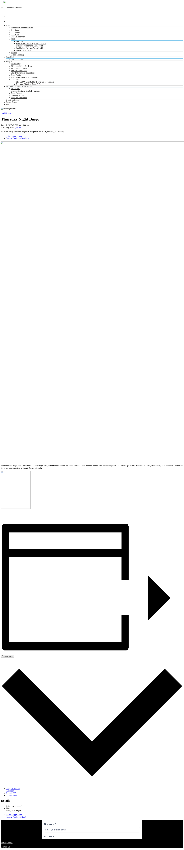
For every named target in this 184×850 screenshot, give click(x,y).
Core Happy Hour (14, 136)
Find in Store (16, 64)
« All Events (6, 113)
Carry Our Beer (17, 59)
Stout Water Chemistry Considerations (31, 43)
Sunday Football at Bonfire (17, 138)
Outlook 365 (11, 793)
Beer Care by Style (23, 50)
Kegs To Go (16, 75)
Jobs (8, 104)
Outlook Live (11, 795)
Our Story (15, 30)
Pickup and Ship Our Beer (21, 66)
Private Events (11, 102)
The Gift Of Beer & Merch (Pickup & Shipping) (35, 82)
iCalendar (10, 791)
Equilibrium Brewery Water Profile (30, 48)
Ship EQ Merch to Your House (23, 73)
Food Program (16, 93)
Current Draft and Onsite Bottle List (25, 91)
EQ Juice (19, 41)
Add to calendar (7, 656)
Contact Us (5, 847)
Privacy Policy (7, 842)
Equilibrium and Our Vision (22, 28)
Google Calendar (13, 788)
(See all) (18, 127)
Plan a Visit (15, 89)
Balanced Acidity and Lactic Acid (29, 46)
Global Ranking (17, 55)
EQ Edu (14, 39)
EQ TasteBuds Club (19, 71)
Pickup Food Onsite (19, 68)
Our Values (15, 32)
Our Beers (15, 34)
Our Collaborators (18, 37)
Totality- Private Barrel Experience (24, 77)
